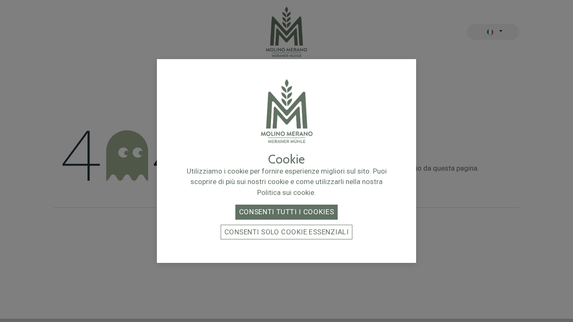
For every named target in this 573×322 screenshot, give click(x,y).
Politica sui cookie (285, 192)
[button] (286, 212)
